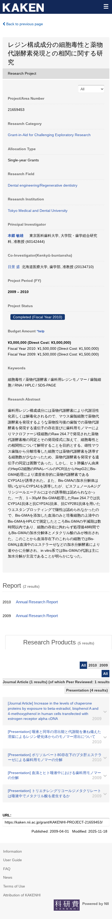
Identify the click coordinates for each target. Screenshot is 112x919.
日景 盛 (14, 267)
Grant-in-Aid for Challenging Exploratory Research (49, 135)
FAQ (6, 869)
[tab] (58, 642)
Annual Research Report (37, 602)
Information (12, 851)
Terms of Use (14, 886)
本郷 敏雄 (15, 235)
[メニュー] (105, 6)
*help (40, 331)
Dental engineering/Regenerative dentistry (42, 185)
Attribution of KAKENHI (22, 895)
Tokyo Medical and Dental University (37, 210)
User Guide (12, 860)
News (7, 877)
